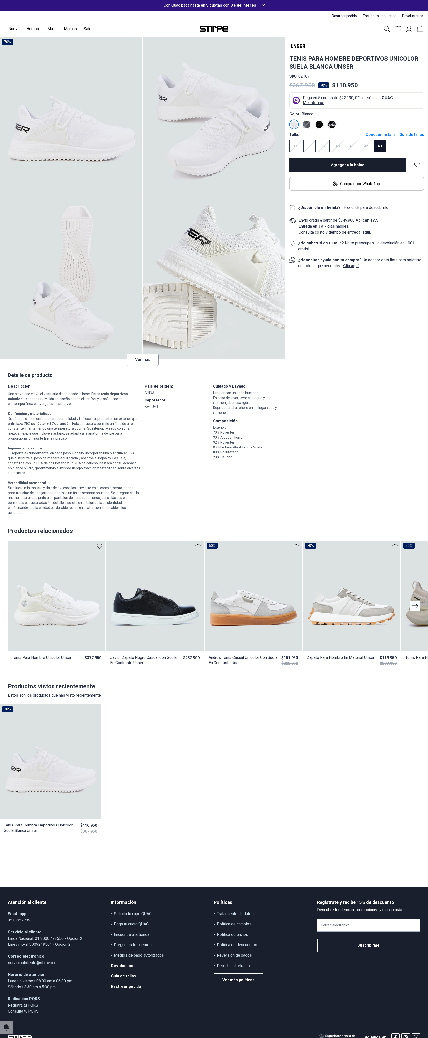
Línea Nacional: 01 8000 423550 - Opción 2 (45, 938)
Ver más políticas (238, 980)
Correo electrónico (335, 925)
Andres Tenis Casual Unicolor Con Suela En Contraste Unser (243, 660)
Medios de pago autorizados (139, 955)
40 (338, 146)
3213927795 (19, 920)
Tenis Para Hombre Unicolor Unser (41, 657)
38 (309, 146)
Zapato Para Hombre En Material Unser (340, 657)
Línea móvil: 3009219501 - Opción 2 (39, 944)
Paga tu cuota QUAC (131, 924)
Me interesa (313, 102)
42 (366, 146)
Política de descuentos (237, 945)
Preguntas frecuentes (133, 945)
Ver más (142, 359)
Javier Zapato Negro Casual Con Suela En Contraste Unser (143, 660)
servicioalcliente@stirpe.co (31, 962)
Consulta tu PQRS (23, 1011)
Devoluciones (124, 965)
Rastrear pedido (126, 986)
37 (295, 146)
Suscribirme (368, 945)
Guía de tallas (412, 134)
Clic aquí (351, 265)
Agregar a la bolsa (347, 165)
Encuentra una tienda (131, 934)
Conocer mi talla (381, 134)
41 (352, 146)
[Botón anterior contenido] (415, 606)
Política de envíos (232, 934)
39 (323, 146)
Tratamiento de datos (235, 913)
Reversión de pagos (234, 955)
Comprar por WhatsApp (360, 183)
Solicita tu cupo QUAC (133, 913)
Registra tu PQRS (23, 1005)
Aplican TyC (366, 220)
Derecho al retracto (233, 965)
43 (380, 146)
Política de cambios (234, 924)
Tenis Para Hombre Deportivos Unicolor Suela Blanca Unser (38, 828)
